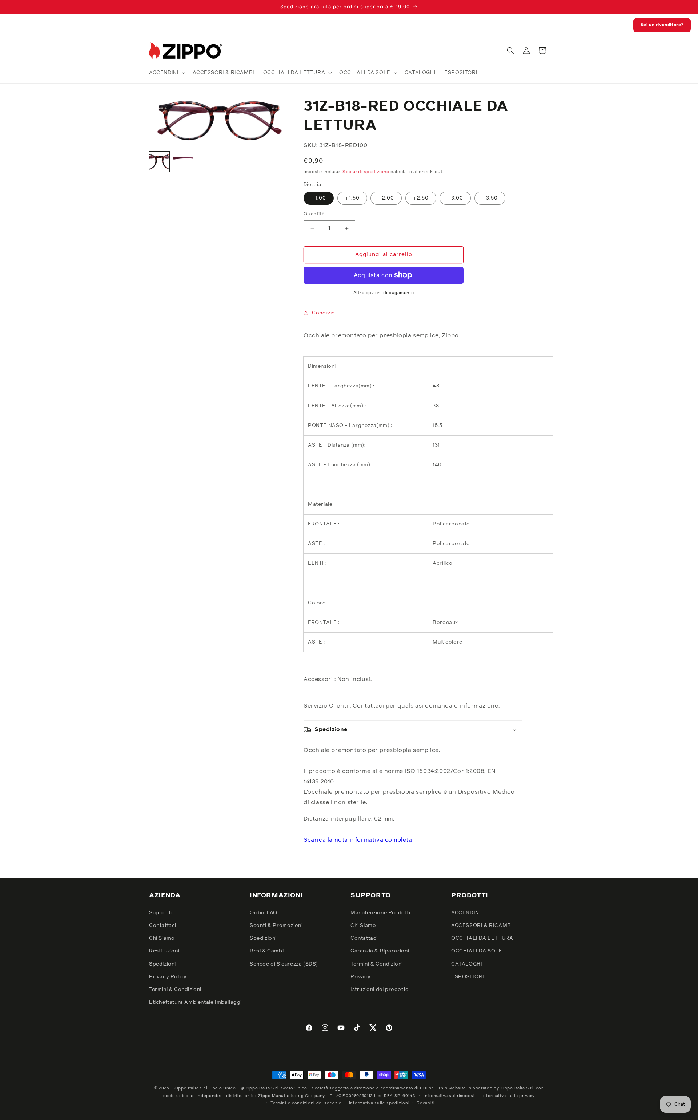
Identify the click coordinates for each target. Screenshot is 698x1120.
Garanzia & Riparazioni (379, 951)
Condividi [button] (324, 312)
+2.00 (386, 198)
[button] (166, 72)
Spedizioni (162, 963)
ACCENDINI (466, 912)
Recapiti (426, 1103)
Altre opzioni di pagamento (383, 292)
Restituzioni (164, 951)
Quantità (314, 214)
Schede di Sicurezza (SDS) (284, 963)
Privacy (360, 976)
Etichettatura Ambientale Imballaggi (195, 1002)
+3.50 (490, 198)
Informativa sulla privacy (508, 1095)
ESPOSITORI (467, 976)
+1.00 (318, 198)
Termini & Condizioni (175, 989)
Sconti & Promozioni (276, 925)
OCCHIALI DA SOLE (476, 951)
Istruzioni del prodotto (379, 989)
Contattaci (162, 925)
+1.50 (352, 198)
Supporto (161, 912)
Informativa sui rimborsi (449, 1095)
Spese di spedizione (365, 172)
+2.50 (421, 198)
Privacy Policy (167, 976)
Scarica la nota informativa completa (358, 839)
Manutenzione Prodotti (380, 912)
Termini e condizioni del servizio (306, 1103)
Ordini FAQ (263, 912)
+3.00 (455, 198)
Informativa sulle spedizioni (379, 1103)
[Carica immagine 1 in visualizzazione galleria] (159, 162)
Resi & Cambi (267, 951)
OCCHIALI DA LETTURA (482, 938)
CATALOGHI (466, 963)
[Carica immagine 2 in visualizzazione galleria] (183, 162)
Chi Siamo (161, 938)
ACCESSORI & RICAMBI (482, 925)
